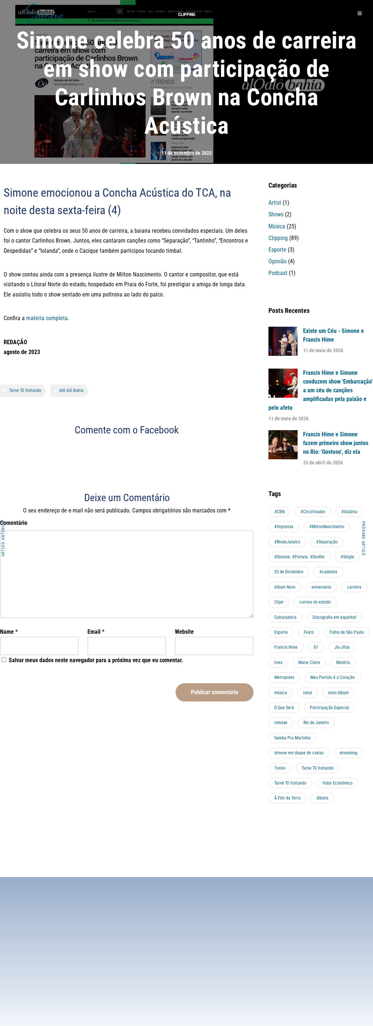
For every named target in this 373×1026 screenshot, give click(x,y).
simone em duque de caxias (298, 752)
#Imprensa (283, 526)
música (280, 692)
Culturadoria (285, 617)
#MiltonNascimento (326, 526)
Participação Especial (329, 707)
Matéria (343, 662)
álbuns (322, 798)
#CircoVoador (313, 511)
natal (307, 692)
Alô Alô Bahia (71, 390)
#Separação (327, 542)
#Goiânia (349, 511)
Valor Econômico (337, 783)
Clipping (278, 238)
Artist (274, 202)
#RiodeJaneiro (287, 542)
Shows (275, 214)
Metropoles (284, 677)
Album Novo (284, 587)
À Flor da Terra (287, 798)
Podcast (277, 273)
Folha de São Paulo (347, 632)
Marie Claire (309, 662)
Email (94, 631)
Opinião (277, 261)
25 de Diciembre (288, 571)
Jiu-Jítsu (342, 647)
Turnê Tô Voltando (290, 783)
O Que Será (284, 707)
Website (184, 631)
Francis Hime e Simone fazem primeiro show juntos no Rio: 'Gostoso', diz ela (335, 443)
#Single (347, 556)
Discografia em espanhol (334, 617)
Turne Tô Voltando (25, 390)
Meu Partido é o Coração (332, 677)
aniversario (321, 587)
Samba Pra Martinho (292, 737)
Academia (328, 571)
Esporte (277, 249)
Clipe (278, 602)
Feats (309, 632)
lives (278, 662)
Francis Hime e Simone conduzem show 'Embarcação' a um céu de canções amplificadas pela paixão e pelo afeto (320, 390)
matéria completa (47, 318)
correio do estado (315, 602)
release (280, 722)
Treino (280, 768)
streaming (348, 752)
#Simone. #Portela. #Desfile (299, 556)
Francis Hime (286, 647)
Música (276, 226)
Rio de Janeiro (316, 722)
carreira (354, 587)
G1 (316, 647)
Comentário (13, 522)
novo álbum (338, 692)
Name (7, 631)
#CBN (279, 511)
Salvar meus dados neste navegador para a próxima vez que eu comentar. (96, 660)
